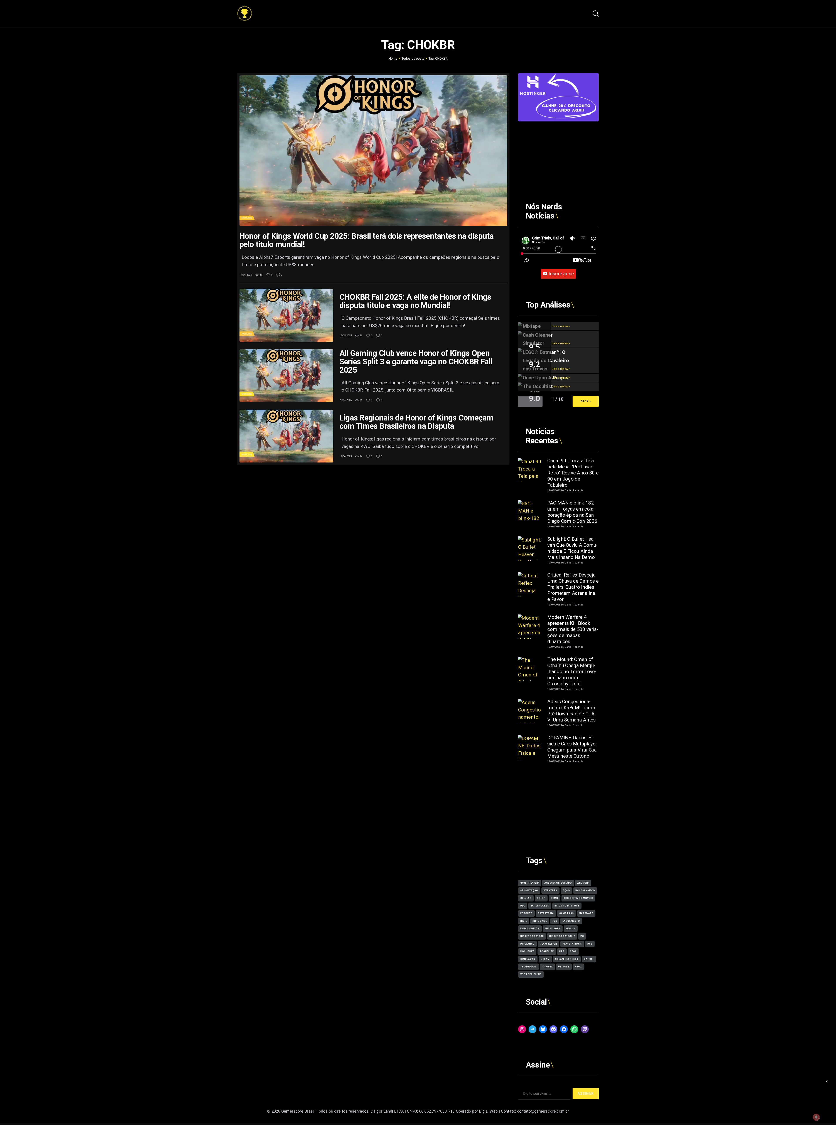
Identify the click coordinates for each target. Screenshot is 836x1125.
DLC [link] (522, 906)
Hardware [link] (586, 913)
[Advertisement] (558, 151)
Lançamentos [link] (529, 928)
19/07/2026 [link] (553, 490)
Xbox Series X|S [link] (531, 974)
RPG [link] (562, 951)
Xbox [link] (578, 966)
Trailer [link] (547, 966)
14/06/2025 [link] (245, 274)
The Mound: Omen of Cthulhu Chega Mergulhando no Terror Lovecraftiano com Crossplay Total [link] (571, 671)
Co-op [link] (541, 898)
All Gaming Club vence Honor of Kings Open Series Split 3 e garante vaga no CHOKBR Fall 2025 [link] (415, 361)
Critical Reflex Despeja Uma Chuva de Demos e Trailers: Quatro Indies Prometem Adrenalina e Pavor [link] (572, 587)
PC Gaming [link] (527, 944)
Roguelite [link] (547, 951)
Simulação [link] (527, 959)
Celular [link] (525, 898)
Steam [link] (545, 959)
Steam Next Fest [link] (566, 959)
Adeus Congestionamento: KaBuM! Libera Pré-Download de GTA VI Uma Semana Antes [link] (571, 711)
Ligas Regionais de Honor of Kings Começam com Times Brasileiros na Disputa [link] (416, 422)
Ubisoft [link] (564, 966)
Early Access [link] (540, 906)
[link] (244, 9)
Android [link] (583, 883)
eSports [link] (526, 913)
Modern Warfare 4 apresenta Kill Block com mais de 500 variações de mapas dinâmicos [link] (572, 629)
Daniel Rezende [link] (574, 490)
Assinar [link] (586, 1093)
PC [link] (582, 936)
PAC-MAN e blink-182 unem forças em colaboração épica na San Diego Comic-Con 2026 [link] (572, 512)
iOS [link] (555, 921)
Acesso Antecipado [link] (558, 883)
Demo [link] (554, 898)
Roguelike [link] (527, 951)
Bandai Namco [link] (585, 890)
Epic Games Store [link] (567, 906)
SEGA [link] (573, 951)
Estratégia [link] (546, 913)
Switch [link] (589, 959)
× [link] (827, 1081)
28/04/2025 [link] (345, 400)
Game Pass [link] (566, 913)
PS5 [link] (589, 944)
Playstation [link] (548, 944)
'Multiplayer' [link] (529, 883)
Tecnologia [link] (528, 966)
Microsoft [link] (552, 928)
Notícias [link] (246, 218)
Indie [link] (523, 921)
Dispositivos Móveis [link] (578, 898)
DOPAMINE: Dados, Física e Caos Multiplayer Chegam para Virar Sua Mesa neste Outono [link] (572, 747)
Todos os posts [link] (412, 59)
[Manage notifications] (816, 1117)
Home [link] (393, 59)
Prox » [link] (585, 401)
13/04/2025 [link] (345, 456)
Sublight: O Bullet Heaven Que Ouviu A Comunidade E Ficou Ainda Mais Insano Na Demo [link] (572, 548)
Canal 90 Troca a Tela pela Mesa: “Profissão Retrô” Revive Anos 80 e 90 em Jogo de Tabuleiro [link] (572, 473)
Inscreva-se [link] (561, 273)
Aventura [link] (550, 890)
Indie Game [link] (540, 921)
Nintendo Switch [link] (532, 936)
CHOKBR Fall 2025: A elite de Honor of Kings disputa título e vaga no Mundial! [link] (415, 301)
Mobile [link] (570, 928)
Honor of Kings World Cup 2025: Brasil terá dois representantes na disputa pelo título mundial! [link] (366, 240)
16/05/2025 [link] (345, 335)
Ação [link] (566, 890)
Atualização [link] (529, 890)
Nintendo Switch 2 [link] (562, 936)
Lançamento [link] (571, 921)
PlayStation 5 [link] (572, 944)
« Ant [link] (530, 401)
